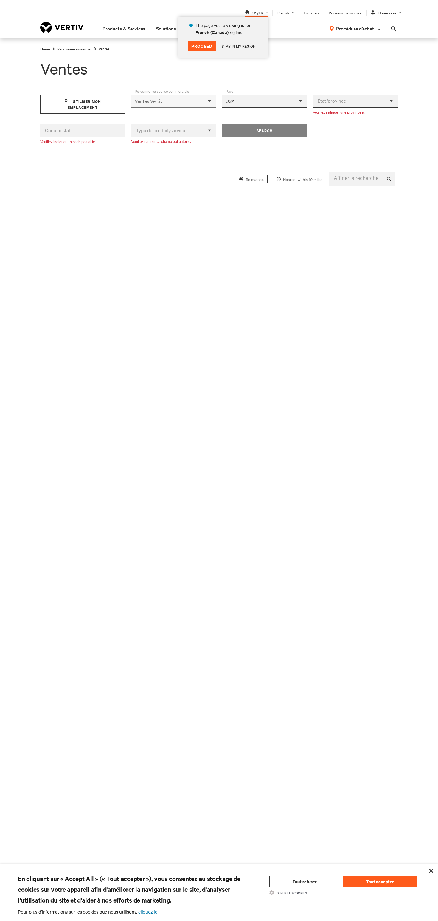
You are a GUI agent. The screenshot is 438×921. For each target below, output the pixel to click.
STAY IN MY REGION (239, 46)
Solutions (166, 28)
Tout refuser (305, 881)
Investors (311, 12)
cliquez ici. (148, 911)
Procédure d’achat (355, 28)
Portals (283, 12)
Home (45, 48)
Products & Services (123, 28)
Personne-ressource (345, 12)
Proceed (201, 46)
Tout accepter (380, 881)
